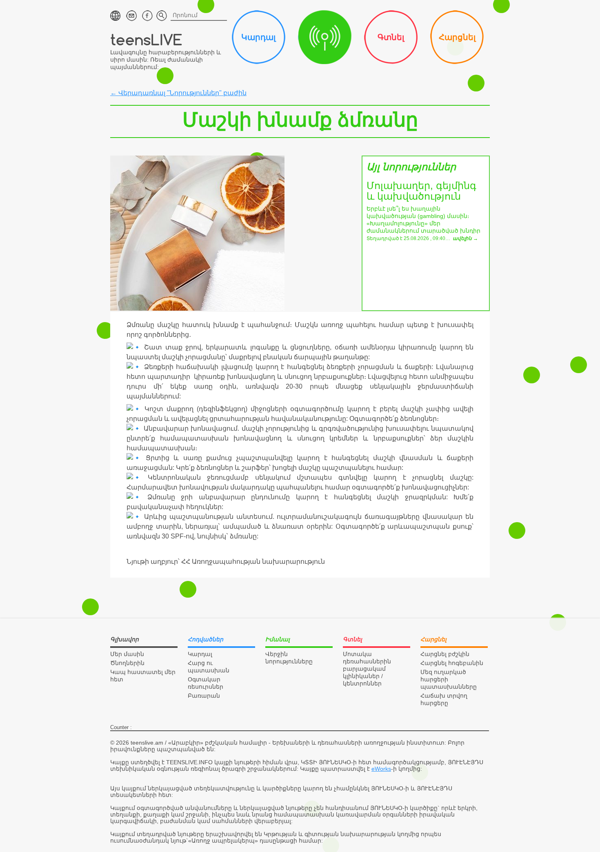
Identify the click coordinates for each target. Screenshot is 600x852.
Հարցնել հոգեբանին (451, 663)
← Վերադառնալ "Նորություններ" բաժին (178, 92)
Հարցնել (457, 37)
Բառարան (204, 695)
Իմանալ (325, 37)
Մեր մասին (127, 654)
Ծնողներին (127, 663)
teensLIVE (146, 39)
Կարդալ (258, 37)
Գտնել (391, 37)
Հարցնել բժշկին (444, 654)
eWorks (381, 768)
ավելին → (465, 238)
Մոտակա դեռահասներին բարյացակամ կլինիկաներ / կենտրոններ (367, 669)
